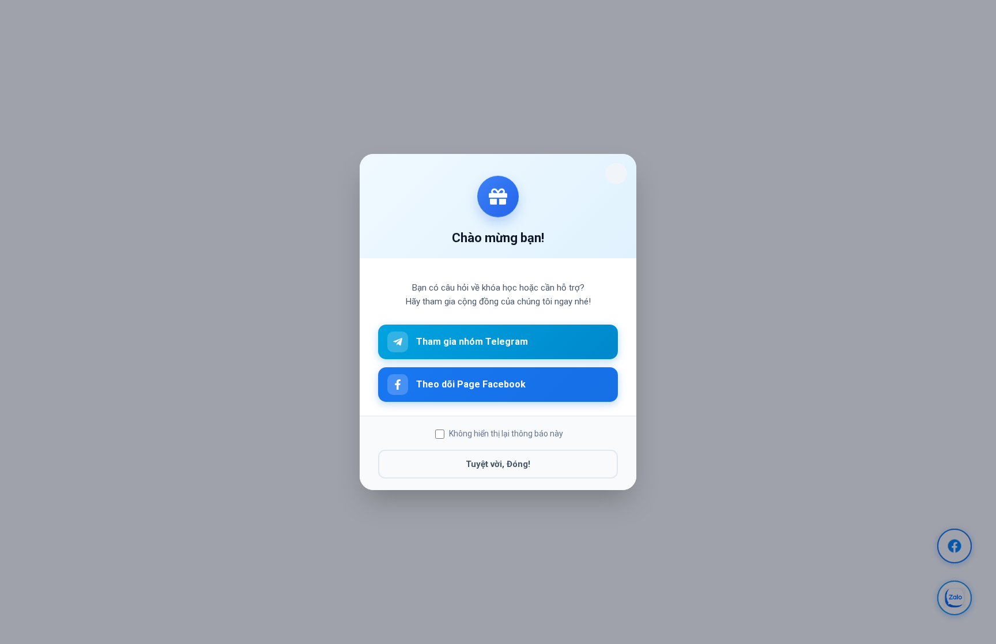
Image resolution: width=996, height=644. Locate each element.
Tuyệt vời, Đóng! (498, 464)
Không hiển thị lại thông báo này (506, 433)
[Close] (616, 173)
